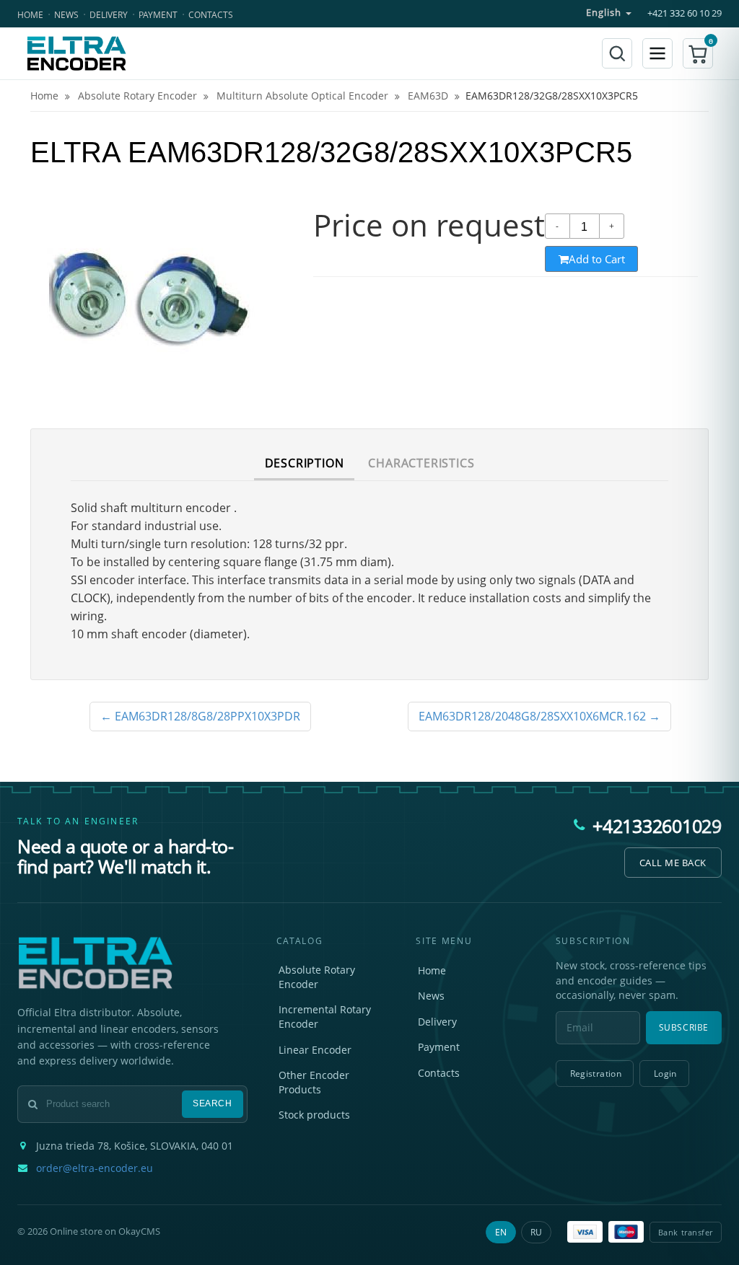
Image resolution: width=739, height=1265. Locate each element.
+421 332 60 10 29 (684, 13)
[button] (698, 53)
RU (536, 1232)
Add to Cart (597, 259)
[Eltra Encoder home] (76, 53)
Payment (158, 15)
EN (501, 1232)
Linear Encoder (315, 1050)
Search (212, 1103)
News (66, 15)
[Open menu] (657, 53)
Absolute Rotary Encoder (317, 977)
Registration (595, 1073)
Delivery (108, 15)
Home (30, 15)
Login (665, 1073)
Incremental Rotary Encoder (325, 1016)
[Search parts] (617, 53)
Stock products (314, 1114)
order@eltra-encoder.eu (94, 1168)
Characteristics (421, 463)
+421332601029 (657, 826)
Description (304, 463)
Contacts (210, 15)
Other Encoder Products (314, 1082)
